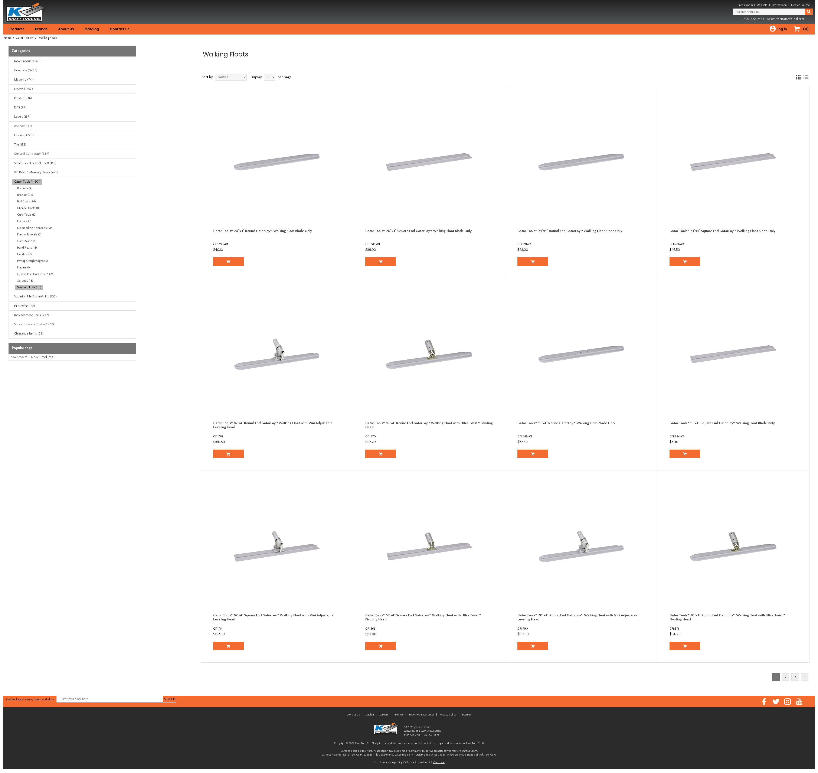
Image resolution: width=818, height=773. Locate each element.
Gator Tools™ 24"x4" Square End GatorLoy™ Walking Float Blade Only (722, 231)
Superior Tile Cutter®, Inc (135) (35, 296)
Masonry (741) (24, 79)
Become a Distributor (421, 714)
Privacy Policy (448, 714)
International (779, 5)
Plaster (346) (23, 98)
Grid (798, 77)
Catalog (92, 29)
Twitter (776, 701)
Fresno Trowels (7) (29, 234)
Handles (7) (24, 254)
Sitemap (467, 714)
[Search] (809, 12)
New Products (42, 357)
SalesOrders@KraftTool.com (785, 19)
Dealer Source (800, 5)
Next (804, 677)
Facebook (764, 701)
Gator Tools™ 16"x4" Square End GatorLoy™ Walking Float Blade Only (722, 423)
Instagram (787, 701)
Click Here (439, 762)
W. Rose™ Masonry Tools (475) (36, 172)
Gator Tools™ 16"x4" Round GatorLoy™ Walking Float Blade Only (566, 423)
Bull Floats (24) (26, 201)
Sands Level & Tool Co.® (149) (35, 163)
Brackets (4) (24, 188)
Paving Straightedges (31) (33, 261)
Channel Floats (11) (28, 208)
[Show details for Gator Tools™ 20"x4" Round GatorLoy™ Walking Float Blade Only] (277, 162)
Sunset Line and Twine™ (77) (34, 324)
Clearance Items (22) (28, 333)
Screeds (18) (25, 281)
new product (19, 357)
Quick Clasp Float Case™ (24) (35, 274)
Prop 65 (398, 714)
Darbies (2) (24, 221)
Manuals (762, 5)
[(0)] (798, 33)
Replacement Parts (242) (31, 315)
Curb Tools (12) (26, 214)
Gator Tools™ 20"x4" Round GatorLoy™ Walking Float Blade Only (262, 231)
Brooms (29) (25, 195)
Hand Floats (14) (27, 247)
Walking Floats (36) (29, 287)
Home (8, 38)
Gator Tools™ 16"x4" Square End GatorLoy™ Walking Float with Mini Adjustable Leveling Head (273, 617)
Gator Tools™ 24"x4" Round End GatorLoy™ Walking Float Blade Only (569, 231)
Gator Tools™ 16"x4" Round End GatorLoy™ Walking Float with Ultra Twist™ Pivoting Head (429, 425)
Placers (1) (23, 267)
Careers (384, 714)
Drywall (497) (23, 89)
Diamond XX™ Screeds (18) (34, 228)
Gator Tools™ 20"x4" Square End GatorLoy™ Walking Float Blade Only (418, 231)
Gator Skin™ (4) (26, 241)
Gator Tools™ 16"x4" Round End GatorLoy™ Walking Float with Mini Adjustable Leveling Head (272, 425)
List (805, 77)
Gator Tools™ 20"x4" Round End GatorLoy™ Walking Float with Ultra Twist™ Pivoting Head (727, 617)
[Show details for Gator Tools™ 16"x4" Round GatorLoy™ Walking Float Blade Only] (581, 354)
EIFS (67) (20, 107)
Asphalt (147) (23, 126)
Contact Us (120, 29)
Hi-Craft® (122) (24, 306)
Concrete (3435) (25, 70)
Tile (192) (20, 144)
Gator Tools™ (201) (27, 181)
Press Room (745, 5)
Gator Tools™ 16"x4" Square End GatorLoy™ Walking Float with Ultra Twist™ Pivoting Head (423, 617)
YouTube (799, 701)
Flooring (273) (24, 135)
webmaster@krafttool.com (461, 751)
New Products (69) (27, 61)
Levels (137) (22, 116)
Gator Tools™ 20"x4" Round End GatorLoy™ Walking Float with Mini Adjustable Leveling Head (577, 617)
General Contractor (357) (31, 154)
